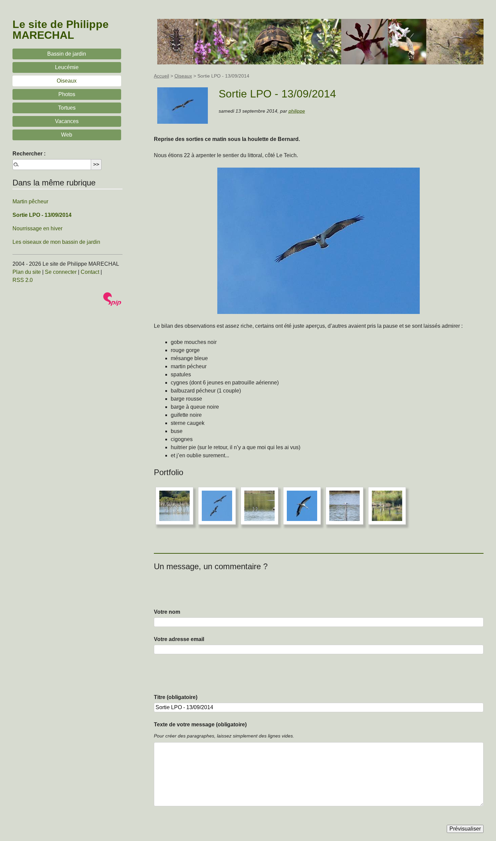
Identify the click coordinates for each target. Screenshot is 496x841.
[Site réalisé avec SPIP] (112, 299)
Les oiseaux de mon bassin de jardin (56, 242)
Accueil (161, 76)
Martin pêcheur (30, 201)
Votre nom (167, 612)
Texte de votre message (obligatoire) (200, 724)
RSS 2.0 (22, 280)
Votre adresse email (179, 639)
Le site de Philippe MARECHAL (60, 29)
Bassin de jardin (66, 54)
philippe (296, 111)
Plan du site (26, 272)
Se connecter (61, 272)
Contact (90, 272)
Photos (66, 94)
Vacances (67, 121)
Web (66, 135)
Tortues (67, 108)
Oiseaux (183, 76)
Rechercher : (29, 153)
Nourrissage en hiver (37, 228)
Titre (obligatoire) (175, 697)
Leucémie (67, 67)
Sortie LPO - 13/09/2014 (42, 215)
